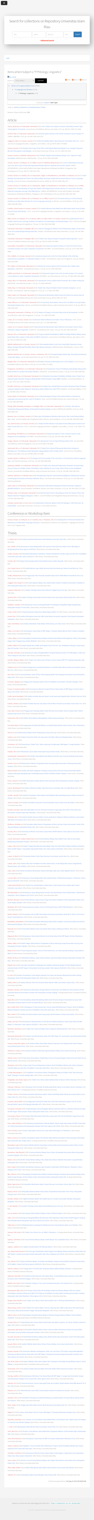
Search (77, 34)
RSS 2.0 (83, 80)
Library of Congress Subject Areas (23, 86)
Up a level (12, 77)
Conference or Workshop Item (29, 107)
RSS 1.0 (76, 80)
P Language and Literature (24, 89)
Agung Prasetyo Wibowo (59, 1510)
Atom (69, 80)
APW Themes (44, 1510)
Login (7, 58)
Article (16, 107)
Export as (11, 81)
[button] (41, 80)
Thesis (43, 107)
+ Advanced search (47, 40)
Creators (46, 103)
